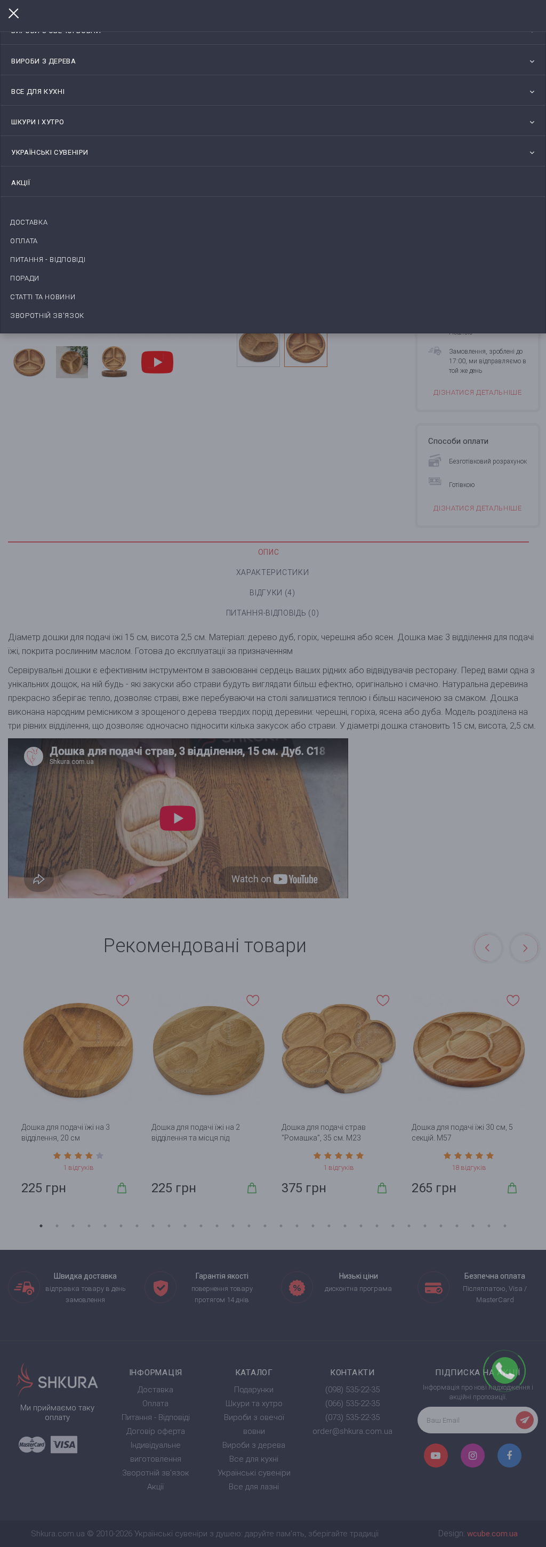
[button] (531, 61)
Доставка (28, 222)
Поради (24, 278)
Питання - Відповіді (47, 260)
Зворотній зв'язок (47, 316)
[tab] (273, 61)
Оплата (24, 241)
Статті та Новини (42, 297)
